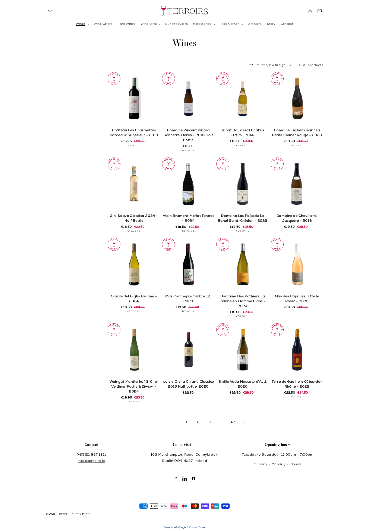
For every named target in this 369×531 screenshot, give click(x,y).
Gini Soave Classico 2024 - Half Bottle (134, 218)
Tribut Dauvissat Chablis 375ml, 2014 (242, 133)
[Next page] (244, 422)
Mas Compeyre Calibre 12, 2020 (188, 299)
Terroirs (62, 514)
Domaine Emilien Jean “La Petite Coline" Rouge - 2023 (297, 133)
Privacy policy (81, 514)
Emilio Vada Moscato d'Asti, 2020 (242, 384)
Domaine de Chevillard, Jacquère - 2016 (297, 218)
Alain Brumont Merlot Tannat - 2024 (188, 218)
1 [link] (186, 422)
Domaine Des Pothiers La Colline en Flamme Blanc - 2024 (243, 301)
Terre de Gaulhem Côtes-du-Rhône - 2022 (297, 384)
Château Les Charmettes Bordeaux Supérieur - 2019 (134, 133)
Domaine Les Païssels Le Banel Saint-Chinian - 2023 (242, 218)
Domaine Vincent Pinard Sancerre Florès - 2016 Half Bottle (188, 135)
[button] (50, 11)
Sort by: (254, 64)
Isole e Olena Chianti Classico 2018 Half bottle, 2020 (188, 384)
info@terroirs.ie (91, 461)
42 (233, 422)
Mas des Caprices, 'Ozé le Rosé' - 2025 (297, 299)
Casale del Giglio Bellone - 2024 (134, 299)
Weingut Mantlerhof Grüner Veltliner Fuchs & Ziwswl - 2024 (134, 387)
